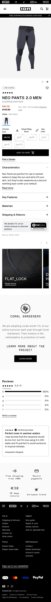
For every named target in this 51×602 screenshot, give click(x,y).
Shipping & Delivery (11, 520)
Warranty (6, 529)
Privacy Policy (32, 594)
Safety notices (32, 526)
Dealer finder (8, 546)
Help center (7, 536)
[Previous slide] (41, 243)
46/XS (7, 137)
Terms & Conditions (17, 594)
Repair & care (32, 523)
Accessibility (24, 597)
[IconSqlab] (33, 2)
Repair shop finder (10, 549)
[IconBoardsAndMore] (3, 506)
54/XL (7, 144)
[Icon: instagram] (12, 586)
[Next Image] (47, 81)
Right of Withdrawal (9, 597)
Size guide (30, 520)
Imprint (4, 594)
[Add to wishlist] (47, 88)
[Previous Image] (42, 81)
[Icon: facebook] (8, 586)
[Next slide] (46, 243)
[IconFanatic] (23, 2)
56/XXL (19, 144)
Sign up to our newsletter (15, 566)
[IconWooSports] (46, 2)
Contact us (7, 533)
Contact (29, 546)
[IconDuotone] (16, 2)
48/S (19, 137)
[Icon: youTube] (3, 586)
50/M (31, 137)
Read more (7, 188)
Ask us (4, 516)
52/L (44, 137)
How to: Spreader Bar (35, 529)
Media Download (33, 549)
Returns (5, 526)
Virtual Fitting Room (26, 130)
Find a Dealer (8, 159)
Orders (5, 523)
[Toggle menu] (5, 9)
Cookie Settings (37, 597)
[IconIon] (5, 2)
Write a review (9, 415)
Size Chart (43, 130)
